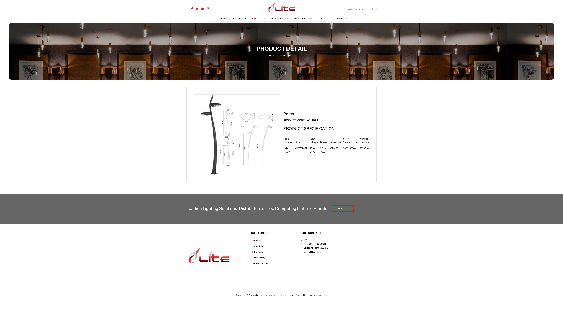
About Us (239, 18)
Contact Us (342, 208)
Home (223, 18)
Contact (325, 18)
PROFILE (342, 18)
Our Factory (280, 18)
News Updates (304, 18)
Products (259, 18)
